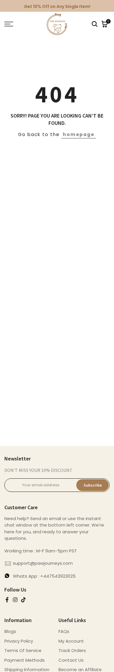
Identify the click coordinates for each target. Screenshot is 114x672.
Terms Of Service (23, 650)
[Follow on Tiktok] (23, 599)
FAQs (63, 631)
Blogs (10, 631)
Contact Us (71, 660)
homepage (78, 134)
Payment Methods (24, 660)
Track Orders (72, 650)
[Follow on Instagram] (15, 599)
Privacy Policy (18, 641)
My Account (71, 641)
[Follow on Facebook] (7, 599)
